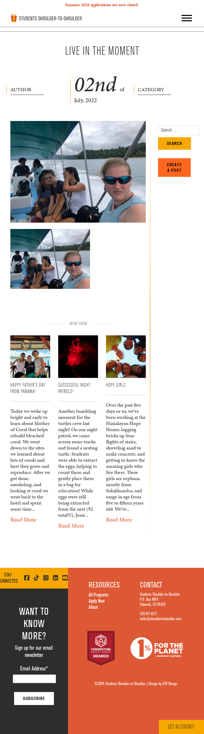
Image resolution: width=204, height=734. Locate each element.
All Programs (98, 595)
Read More (23, 519)
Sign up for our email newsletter (34, 651)
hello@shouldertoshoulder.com (160, 619)
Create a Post (174, 167)
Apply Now (97, 601)
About (93, 607)
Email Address (34, 668)
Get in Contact (181, 726)
